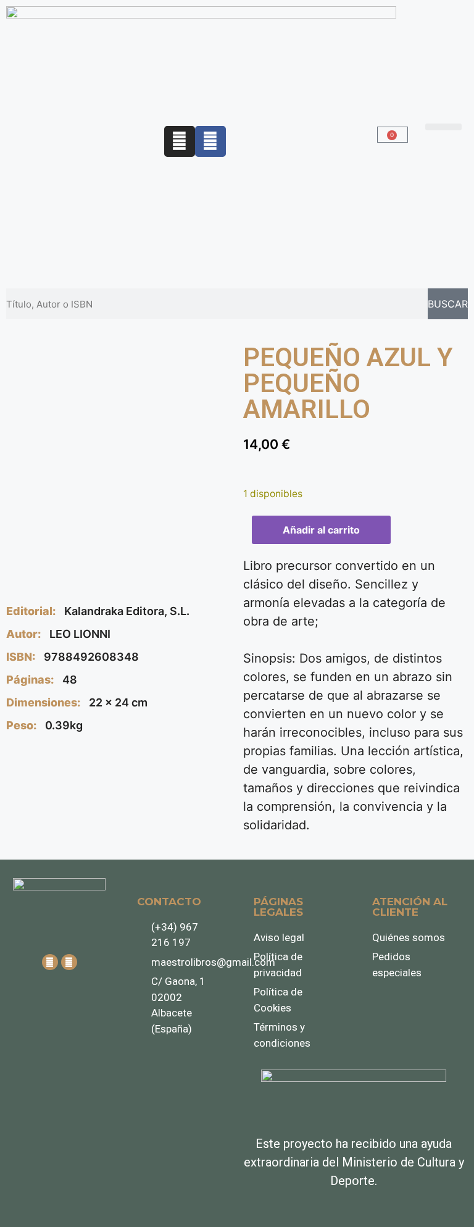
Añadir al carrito (321, 530)
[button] (443, 127)
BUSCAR (448, 304)
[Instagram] (179, 141)
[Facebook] (210, 141)
